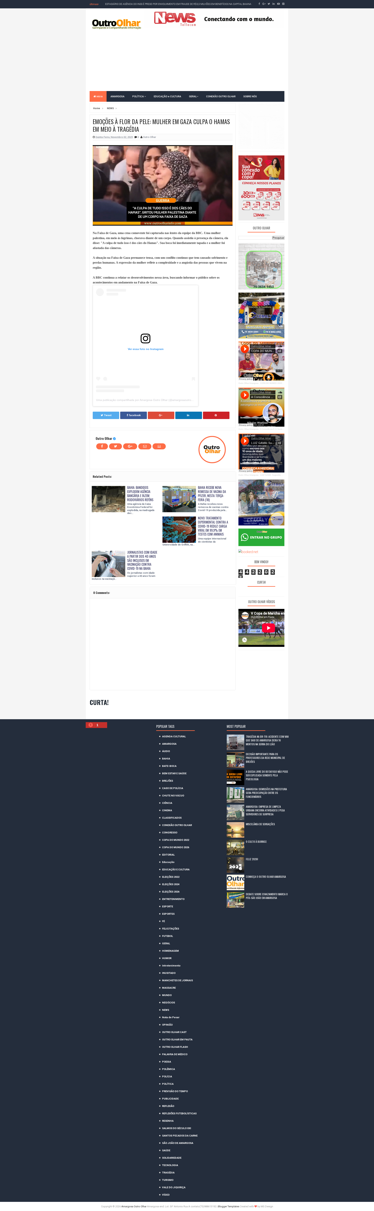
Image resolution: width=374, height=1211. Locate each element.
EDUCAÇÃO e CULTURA (167, 96)
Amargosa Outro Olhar (134, 1206)
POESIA (166, 1061)
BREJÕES (167, 780)
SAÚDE (166, 1150)
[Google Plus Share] (161, 415)
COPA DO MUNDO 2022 (175, 839)
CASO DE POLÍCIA (172, 788)
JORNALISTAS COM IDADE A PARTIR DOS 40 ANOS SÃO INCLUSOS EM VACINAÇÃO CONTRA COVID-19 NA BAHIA (142, 560)
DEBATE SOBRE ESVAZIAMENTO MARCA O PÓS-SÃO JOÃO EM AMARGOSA (267, 896)
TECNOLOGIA (170, 1165)
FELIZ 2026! (252, 859)
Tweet (107, 415)
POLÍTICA (138, 96)
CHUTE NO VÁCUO (173, 795)
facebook (135, 415)
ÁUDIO (166, 751)
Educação (168, 862)
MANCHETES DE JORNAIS (177, 980)
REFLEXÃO (168, 1106)
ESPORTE (167, 906)
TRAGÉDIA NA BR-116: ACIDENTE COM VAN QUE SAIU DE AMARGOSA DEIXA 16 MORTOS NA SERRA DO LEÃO (267, 740)
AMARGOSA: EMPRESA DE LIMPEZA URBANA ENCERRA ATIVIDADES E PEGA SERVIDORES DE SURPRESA (265, 810)
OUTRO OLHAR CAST (174, 1032)
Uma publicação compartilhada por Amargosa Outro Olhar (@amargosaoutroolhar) (147, 400)
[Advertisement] (187, 60)
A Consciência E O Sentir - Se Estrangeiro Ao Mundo (284, 429)
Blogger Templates (228, 1206)
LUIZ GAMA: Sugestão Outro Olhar (276, 475)
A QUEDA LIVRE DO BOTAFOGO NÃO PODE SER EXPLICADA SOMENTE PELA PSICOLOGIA (267, 775)
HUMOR (166, 958)
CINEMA (167, 810)
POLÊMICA (168, 1069)
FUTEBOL (167, 936)
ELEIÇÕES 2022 (170, 876)
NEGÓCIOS (168, 1002)
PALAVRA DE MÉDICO (174, 1054)
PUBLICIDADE (170, 1098)
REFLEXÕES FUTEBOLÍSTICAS (179, 1113)
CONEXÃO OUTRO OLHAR (221, 96)
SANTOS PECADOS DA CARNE (180, 1135)
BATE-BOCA (169, 766)
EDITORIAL (168, 854)
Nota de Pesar (171, 1017)
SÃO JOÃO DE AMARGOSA (177, 1143)
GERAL (193, 96)
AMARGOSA (117, 96)
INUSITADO (169, 973)
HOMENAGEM (170, 950)
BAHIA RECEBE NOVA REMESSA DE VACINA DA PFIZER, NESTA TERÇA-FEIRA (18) (212, 493)
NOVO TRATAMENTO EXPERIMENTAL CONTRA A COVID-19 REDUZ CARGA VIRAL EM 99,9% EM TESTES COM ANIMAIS (213, 526)
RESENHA (168, 1120)
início (99, 96)
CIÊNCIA (167, 802)
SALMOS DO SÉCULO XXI (176, 1128)
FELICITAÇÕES (170, 928)
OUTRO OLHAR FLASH (175, 1046)
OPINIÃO (167, 1024)
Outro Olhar (104, 438)
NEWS (165, 1009)
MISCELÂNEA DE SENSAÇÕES (260, 824)
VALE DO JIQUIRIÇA (173, 1187)
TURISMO (167, 1180)
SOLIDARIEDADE (171, 1157)
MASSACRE (169, 987)
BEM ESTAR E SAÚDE (174, 773)
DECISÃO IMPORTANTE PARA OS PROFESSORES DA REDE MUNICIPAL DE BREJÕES (265, 758)
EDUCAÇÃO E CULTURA (176, 869)
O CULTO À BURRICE (256, 841)
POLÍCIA (167, 1076)
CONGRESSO (169, 832)
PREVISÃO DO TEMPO (175, 1091)
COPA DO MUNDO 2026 (175, 847)
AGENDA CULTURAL (174, 736)
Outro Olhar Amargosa (248, 383)
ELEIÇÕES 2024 (170, 884)
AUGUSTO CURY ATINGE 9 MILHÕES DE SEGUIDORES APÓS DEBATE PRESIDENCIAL (150, 4)
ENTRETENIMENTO (173, 899)
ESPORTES (168, 913)
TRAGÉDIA (168, 1172)
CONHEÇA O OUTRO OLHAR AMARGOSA (266, 876)
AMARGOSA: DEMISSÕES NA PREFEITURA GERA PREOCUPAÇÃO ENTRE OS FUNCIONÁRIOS (266, 793)
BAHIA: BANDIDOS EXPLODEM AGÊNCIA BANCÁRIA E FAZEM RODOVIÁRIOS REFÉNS (140, 493)
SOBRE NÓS (250, 96)
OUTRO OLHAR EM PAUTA (177, 1039)
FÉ (163, 921)
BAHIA (166, 758)
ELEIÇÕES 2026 (170, 891)
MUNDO (167, 995)
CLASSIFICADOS (172, 817)
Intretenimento (171, 965)
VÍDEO (165, 1194)
